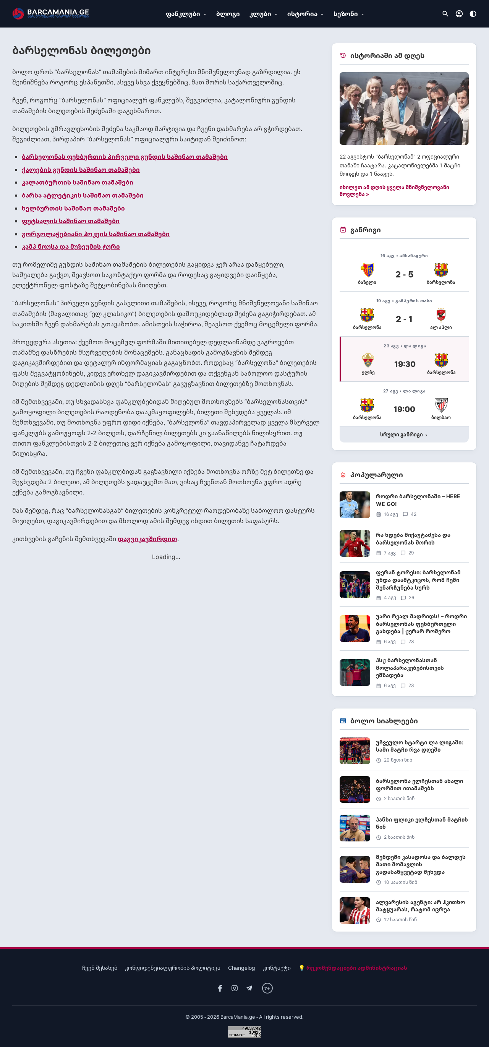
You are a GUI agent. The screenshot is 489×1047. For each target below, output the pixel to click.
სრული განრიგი (404, 434)
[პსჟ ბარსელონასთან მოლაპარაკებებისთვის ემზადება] (404, 672)
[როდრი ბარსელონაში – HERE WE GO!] (404, 507)
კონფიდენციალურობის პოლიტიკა (172, 967)
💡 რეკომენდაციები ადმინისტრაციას (352, 967)
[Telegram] (249, 988)
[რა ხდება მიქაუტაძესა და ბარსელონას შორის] (404, 546)
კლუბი (260, 14)
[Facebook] (220, 988)
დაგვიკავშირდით (147, 539)
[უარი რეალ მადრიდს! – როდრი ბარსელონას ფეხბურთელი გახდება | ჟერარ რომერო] (404, 631)
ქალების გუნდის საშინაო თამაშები (81, 169)
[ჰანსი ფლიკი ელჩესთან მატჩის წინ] (404, 831)
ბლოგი (228, 14)
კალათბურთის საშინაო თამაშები (77, 182)
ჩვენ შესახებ (99, 967)
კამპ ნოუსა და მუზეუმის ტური (71, 246)
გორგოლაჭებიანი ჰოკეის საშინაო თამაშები (96, 234)
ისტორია (302, 14)
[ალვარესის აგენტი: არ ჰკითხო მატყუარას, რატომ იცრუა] (404, 910)
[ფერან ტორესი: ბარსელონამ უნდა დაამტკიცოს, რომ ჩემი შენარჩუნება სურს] (404, 587)
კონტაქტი (277, 967)
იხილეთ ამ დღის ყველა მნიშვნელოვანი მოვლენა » (394, 191)
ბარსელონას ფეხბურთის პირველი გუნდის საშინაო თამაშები (125, 156)
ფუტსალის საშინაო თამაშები (71, 221)
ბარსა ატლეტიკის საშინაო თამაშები (83, 195)
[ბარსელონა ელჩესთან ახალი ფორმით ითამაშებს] (404, 792)
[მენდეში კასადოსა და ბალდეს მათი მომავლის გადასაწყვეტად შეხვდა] (404, 872)
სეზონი (346, 14)
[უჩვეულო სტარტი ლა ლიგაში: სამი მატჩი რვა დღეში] (404, 753)
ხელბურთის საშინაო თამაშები (73, 208)
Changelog (241, 967)
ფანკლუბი (183, 14)
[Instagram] (234, 988)
